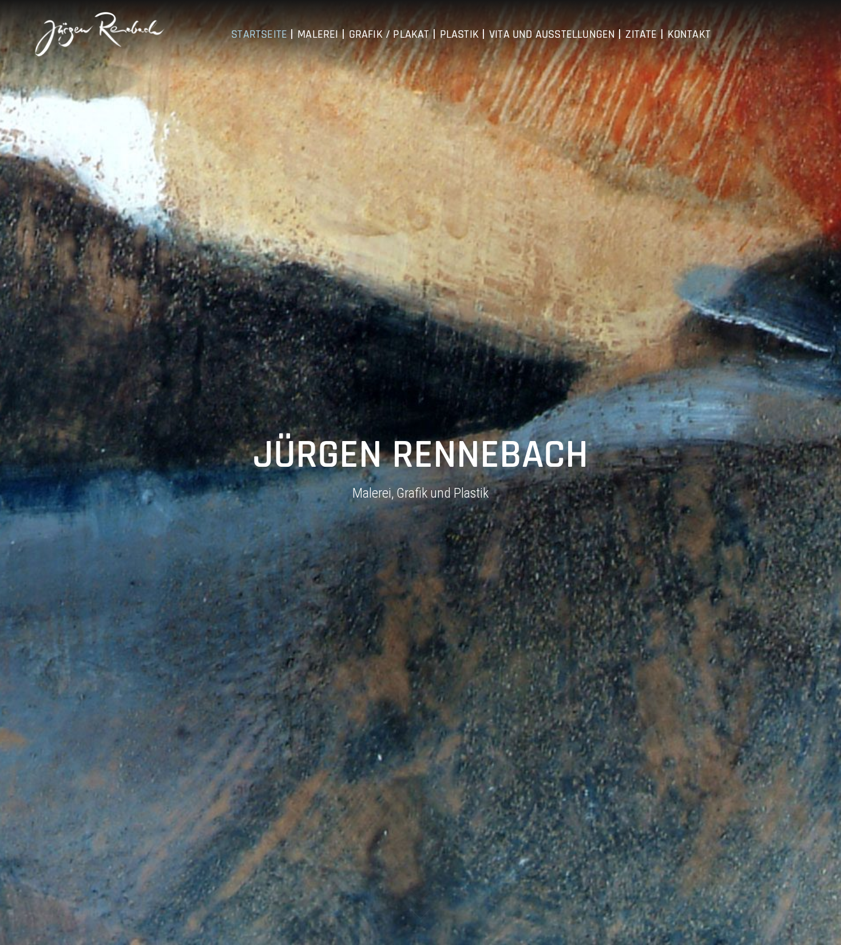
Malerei (317, 34)
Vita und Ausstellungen (552, 34)
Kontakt (689, 34)
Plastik (459, 34)
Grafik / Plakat (389, 34)
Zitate (641, 34)
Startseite (259, 34)
